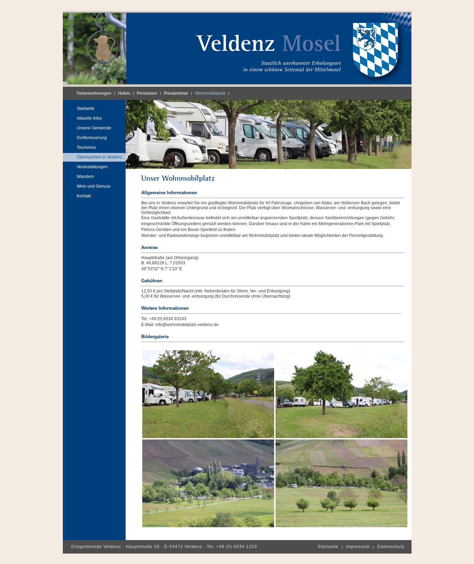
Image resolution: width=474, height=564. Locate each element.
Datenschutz (391, 546)
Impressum (358, 546)
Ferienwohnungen (94, 93)
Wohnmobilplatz (210, 93)
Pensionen (147, 93)
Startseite (85, 108)
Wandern (85, 176)
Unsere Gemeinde (94, 128)
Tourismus (86, 147)
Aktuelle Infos (89, 118)
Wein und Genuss (93, 186)
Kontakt (84, 196)
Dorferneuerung (92, 137)
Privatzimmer (176, 93)
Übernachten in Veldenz (99, 157)
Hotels (124, 93)
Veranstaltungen (92, 166)
